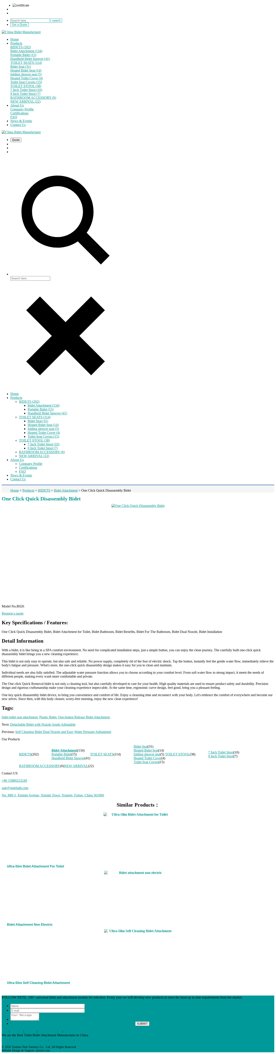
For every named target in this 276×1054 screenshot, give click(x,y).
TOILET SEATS (102, 754)
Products (16, 43)
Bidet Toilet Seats (62, 1039)
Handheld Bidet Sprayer (68, 758)
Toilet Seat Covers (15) (26, 82)
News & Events (21, 121)
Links (5, 1039)
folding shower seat (147, 754)
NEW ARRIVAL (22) (25, 101)
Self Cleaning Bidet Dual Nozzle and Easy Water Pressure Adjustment (63, 732)
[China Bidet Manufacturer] (21, 32)
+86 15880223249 (23, 13)
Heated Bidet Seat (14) (25, 70)
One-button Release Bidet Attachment (84, 717)
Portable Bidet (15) (23, 55)
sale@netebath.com (23, 9)
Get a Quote (19, 24)
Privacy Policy (74, 1031)
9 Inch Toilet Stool (221, 756)
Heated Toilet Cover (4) (26, 78)
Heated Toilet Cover (147, 758)
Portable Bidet (61, 754)
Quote (16, 140)
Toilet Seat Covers (146, 762)
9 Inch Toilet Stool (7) (25, 94)
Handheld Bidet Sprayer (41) (30, 59)
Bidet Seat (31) (20, 66)
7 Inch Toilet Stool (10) (26, 90)
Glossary (17, 1031)
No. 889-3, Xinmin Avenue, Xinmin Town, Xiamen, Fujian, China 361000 (53, 795)
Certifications (19, 113)
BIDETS (25, 754)
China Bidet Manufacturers (29, 1039)
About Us (17, 105)
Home (14, 39)
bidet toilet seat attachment (20, 717)
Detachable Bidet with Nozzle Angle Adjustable (42, 724)
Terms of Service (49, 1031)
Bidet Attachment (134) (26, 51)
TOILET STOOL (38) (25, 86)
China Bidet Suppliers (90, 1039)
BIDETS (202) (20, 47)
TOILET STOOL (177, 754)
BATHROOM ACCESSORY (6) (33, 97)
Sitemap (30, 1031)
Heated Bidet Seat (146, 750)
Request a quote (13, 613)
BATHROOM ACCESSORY (39, 766)
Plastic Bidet (47, 717)
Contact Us (18, 125)
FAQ (13, 117)
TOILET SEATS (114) (26, 62)
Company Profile (22, 109)
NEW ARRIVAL (76, 766)
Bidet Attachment (64, 750)
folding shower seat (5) (26, 74)
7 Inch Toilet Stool (221, 752)
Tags (5, 1031)
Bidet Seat (141, 746)
